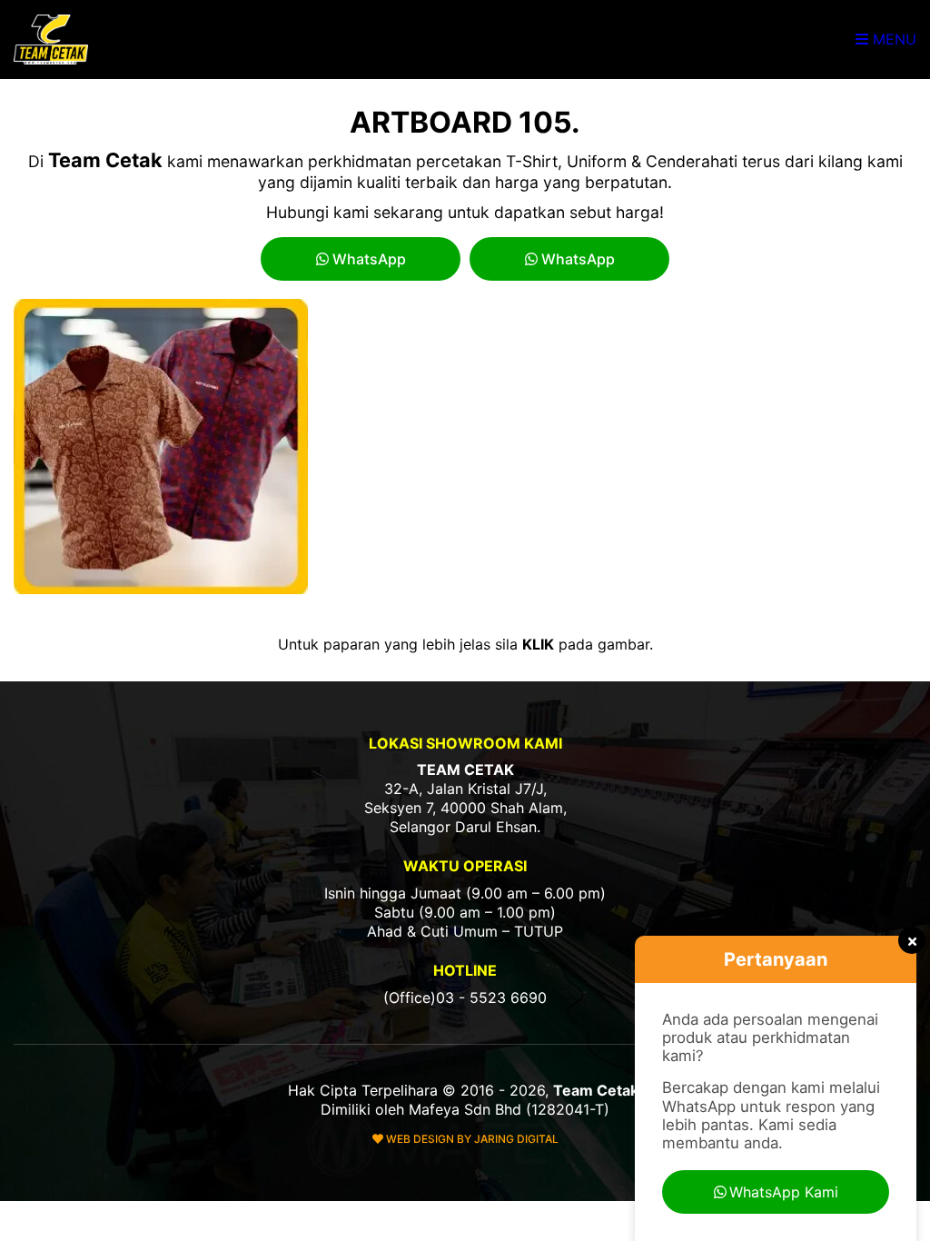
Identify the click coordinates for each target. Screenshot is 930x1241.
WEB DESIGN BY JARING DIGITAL (471, 1139)
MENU (892, 39)
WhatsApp (367, 259)
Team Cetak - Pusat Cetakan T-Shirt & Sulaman (53, 40)
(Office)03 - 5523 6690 (465, 997)
